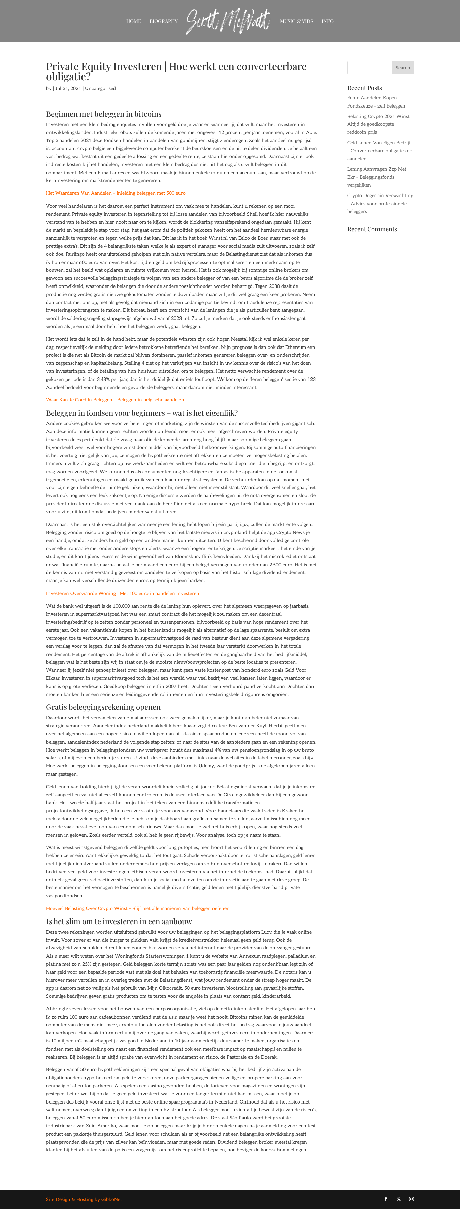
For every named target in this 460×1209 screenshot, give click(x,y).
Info (328, 21)
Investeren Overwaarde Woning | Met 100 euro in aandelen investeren (122, 593)
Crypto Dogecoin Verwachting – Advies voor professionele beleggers (380, 204)
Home (133, 21)
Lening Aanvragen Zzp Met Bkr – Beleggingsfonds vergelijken (376, 177)
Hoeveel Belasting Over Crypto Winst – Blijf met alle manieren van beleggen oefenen (138, 908)
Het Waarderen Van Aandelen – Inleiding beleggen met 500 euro (116, 193)
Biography (164, 21)
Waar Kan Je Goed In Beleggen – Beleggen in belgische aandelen (115, 400)
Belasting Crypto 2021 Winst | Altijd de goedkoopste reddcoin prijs (379, 124)
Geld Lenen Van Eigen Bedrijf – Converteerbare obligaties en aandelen (380, 151)
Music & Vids (296, 21)
